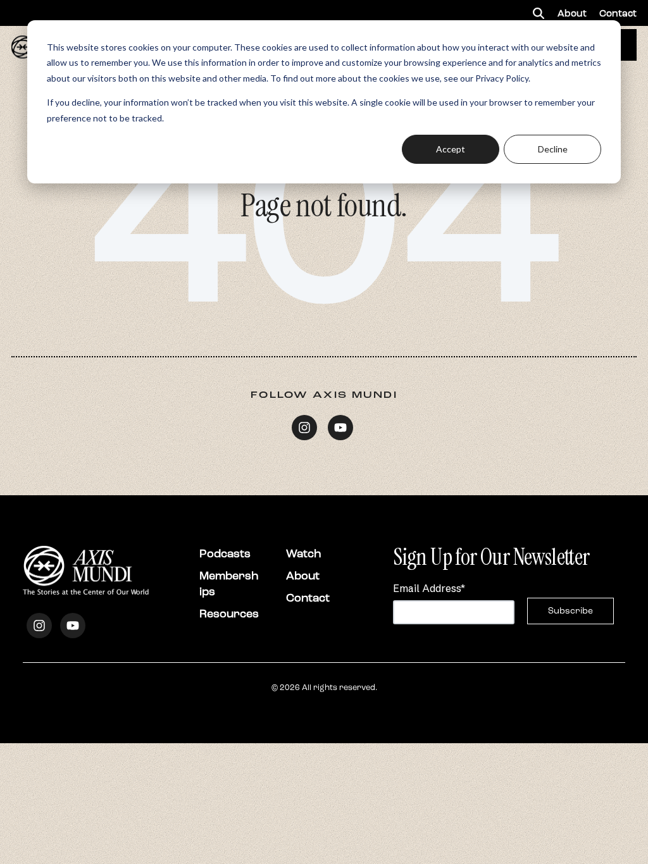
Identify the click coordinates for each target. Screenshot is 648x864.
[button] (538, 13)
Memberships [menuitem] (229, 583)
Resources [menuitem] (229, 613)
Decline (553, 149)
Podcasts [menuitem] (225, 553)
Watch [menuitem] (303, 553)
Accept (450, 149)
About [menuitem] (572, 13)
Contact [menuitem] (618, 13)
